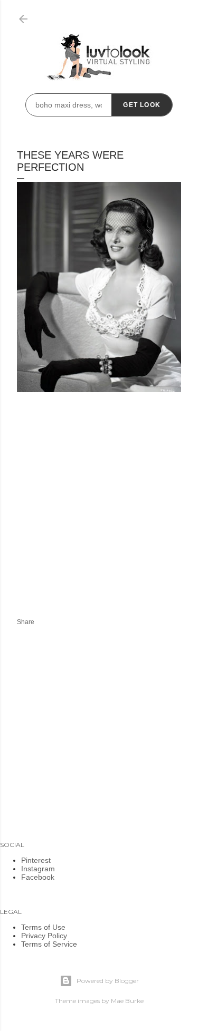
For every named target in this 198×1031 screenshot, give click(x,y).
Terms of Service (49, 944)
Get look (142, 105)
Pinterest (36, 860)
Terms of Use (43, 927)
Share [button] (25, 622)
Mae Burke (127, 1001)
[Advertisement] (105, 511)
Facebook (37, 877)
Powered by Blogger (108, 981)
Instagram (38, 868)
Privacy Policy (44, 935)
